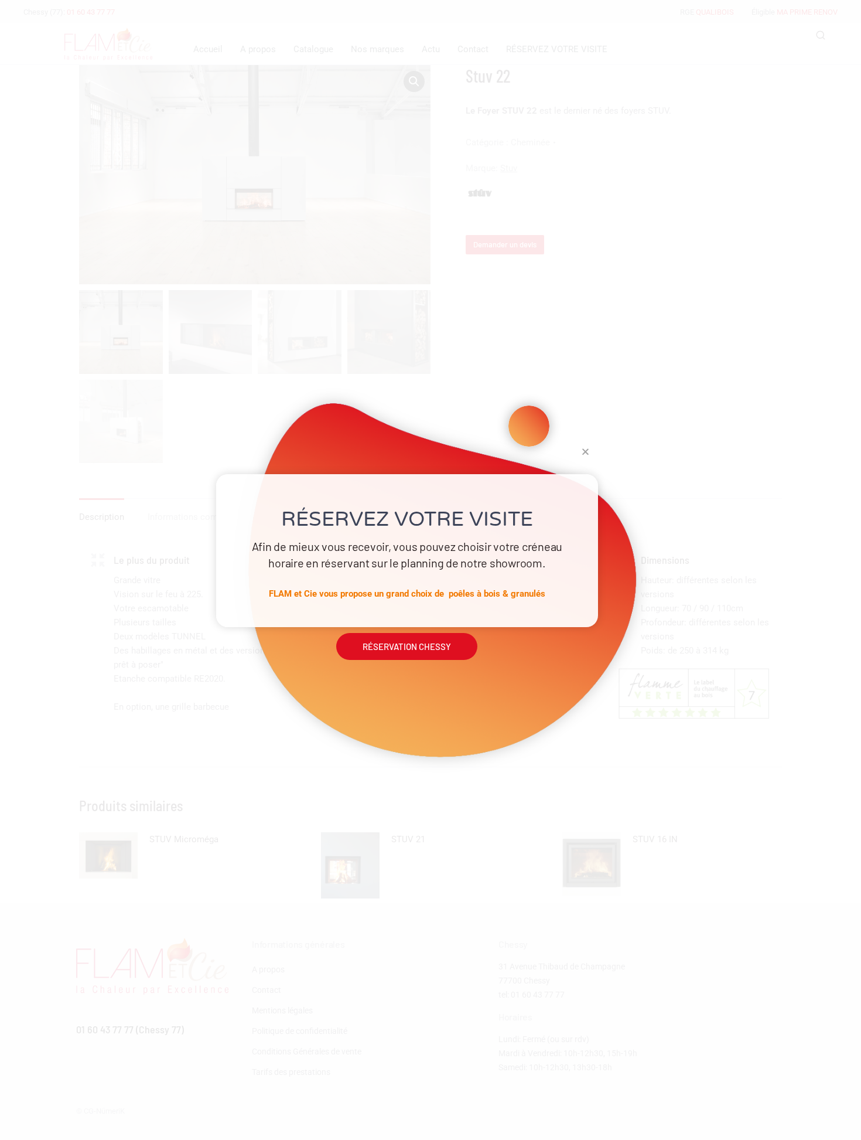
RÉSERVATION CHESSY (407, 646)
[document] (430, 570)
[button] (585, 451)
